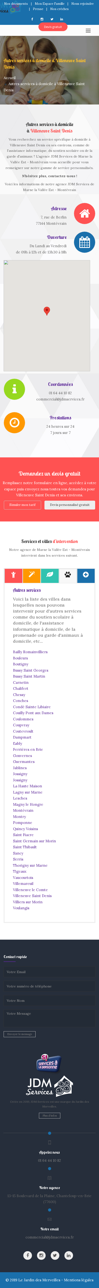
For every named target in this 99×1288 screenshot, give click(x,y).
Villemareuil (23, 883)
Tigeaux (19, 871)
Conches (20, 700)
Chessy (19, 694)
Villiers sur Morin (28, 902)
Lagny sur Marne (28, 792)
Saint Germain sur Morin (34, 841)
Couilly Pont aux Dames (33, 713)
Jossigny (20, 774)
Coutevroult (23, 731)
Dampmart (22, 737)
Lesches (20, 798)
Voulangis (21, 908)
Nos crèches (59, 9)
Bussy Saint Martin (29, 676)
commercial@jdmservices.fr (49, 1237)
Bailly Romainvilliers (30, 652)
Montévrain (23, 810)
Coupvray (21, 725)
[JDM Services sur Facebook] (27, 1255)
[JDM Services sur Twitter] (55, 1255)
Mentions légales (78, 1280)
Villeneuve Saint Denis (32, 895)
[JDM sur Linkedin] (68, 1255)
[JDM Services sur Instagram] (41, 1255)
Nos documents (16, 4)
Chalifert (20, 688)
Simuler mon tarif (22, 505)
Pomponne (22, 822)
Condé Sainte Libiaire (32, 707)
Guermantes (24, 761)
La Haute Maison (27, 786)
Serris (18, 859)
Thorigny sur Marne (30, 865)
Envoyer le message (19, 1034)
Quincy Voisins (25, 829)
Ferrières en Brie (28, 749)
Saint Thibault (25, 847)
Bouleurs (20, 658)
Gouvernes (22, 755)
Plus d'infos (50, 1115)
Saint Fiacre (23, 835)
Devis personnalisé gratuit (70, 505)
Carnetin (21, 682)
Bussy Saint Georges (30, 670)
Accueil (10, 78)
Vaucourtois (23, 877)
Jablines (20, 768)
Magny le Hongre (28, 804)
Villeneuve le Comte (30, 890)
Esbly (17, 743)
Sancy (18, 853)
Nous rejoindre (82, 4)
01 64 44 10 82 (49, 1160)
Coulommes (23, 719)
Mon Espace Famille (49, 4)
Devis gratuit (53, 27)
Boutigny (20, 664)
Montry (19, 816)
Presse (38, 9)
